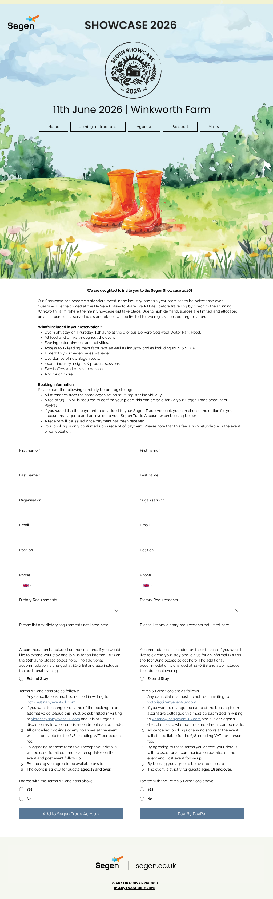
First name (29, 450)
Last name (29, 475)
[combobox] (71, 610)
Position (27, 550)
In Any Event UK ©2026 (134, 887)
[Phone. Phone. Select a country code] (28, 585)
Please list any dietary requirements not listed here (63, 625)
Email (25, 525)
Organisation (31, 500)
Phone (26, 575)
